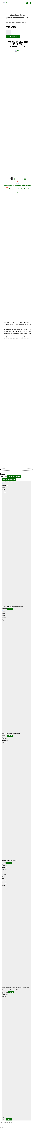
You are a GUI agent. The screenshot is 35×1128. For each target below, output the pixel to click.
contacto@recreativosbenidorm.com (17, 185)
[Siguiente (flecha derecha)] (2, 1127)
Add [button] (10, 609)
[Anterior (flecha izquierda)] (0, 1127)
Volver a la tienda (14, 476)
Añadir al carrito (13, 36)
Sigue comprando (9, 479)
